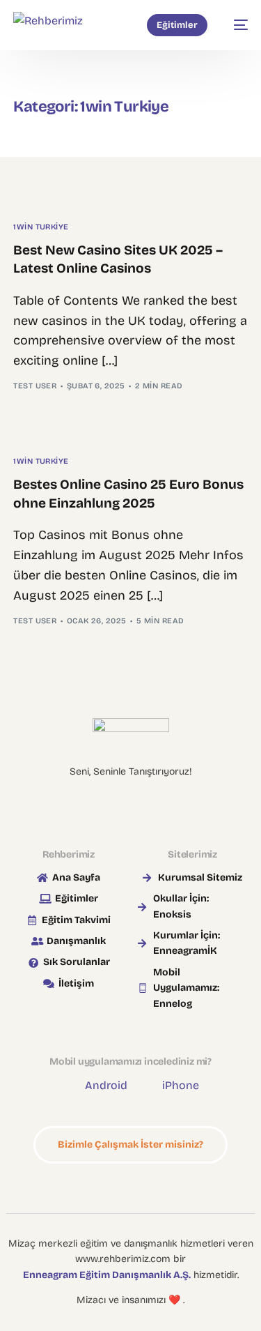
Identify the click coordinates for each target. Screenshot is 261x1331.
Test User (34, 385)
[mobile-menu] (234, 25)
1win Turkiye (40, 227)
